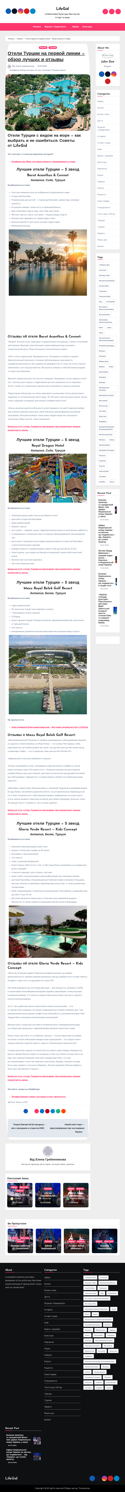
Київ (99, 149)
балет (111, 366)
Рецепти (101, 194)
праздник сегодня (106, 450)
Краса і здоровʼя (105, 156)
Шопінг (100, 246)
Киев (101, 327)
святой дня (104, 471)
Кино (109, 327)
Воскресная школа (107, 280)
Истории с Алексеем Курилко (106, 308)
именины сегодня (106, 395)
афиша (102, 366)
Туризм (52, 47)
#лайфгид (14, 70)
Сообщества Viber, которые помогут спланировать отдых (43, 161)
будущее (102, 377)
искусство (103, 406)
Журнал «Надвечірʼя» (56, 27)
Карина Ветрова (77, 1199)
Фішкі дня (102, 240)
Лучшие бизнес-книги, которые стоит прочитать (38, 1096)
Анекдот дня (104, 275)
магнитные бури (105, 434)
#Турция (55, 70)
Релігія (100, 188)
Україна (100, 233)
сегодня (102, 476)
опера (111, 440)
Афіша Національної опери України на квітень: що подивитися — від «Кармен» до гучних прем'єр (18, 1454)
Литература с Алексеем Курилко (106, 339)
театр (111, 481)
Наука (100, 175)
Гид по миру (104, 286)
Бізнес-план (103, 114)
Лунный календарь (106, 345)
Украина (102, 356)
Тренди (101, 220)
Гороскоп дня (104, 296)
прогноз (102, 455)
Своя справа (103, 201)
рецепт (102, 466)
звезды (102, 382)
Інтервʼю (101, 136)
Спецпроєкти (103, 207)
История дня (104, 314)
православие (104, 445)
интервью (103, 400)
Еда (100, 301)
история (102, 411)
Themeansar (84, 1488)
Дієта (100, 121)
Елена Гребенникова (25, 66)
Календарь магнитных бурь (105, 321)
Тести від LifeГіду (106, 214)
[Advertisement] (48, 316)
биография (103, 372)
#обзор (23, 70)
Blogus (68, 1488)
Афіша (75, 27)
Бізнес (100, 108)
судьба (102, 481)
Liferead (102, 270)
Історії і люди (103, 143)
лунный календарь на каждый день (106, 428)
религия (102, 460)
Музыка (102, 351)
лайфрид (102, 421)
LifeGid (62, 9)
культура (102, 416)
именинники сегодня (104, 389)
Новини (37, 27)
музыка (102, 440)
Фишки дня (103, 361)
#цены (63, 70)
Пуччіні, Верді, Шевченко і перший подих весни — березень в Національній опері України (105, 558)
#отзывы (46, 70)
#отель (38, 70)
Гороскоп (103, 291)
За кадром (110, 301)
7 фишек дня (104, 265)
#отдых (30, 70)
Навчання (102, 169)
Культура (87, 27)
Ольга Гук (46, 1199)
